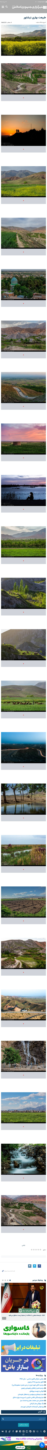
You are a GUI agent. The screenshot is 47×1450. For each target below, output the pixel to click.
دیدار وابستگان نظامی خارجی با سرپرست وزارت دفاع (28, 1397)
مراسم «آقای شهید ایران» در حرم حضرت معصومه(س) (28, 1385)
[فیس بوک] (13, 1431)
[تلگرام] (44, 1431)
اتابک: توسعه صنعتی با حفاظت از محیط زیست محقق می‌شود (27, 1315)
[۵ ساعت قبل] (23, 1298)
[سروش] (20, 1431)
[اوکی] (6, 1431)
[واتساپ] (23, 1435)
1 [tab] (10, 1280)
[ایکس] (40, 1431)
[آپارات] (33, 1431)
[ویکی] (2, 1431)
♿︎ (42, 1445)
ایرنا (27, 7)
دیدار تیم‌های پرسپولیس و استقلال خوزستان (31, 1394)
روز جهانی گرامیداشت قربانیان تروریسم (32, 1407)
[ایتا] (23, 1431)
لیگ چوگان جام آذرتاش (37, 1403)
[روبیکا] (37, 1431)
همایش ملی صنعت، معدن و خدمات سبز (32, 1400)
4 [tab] (2, 1280)
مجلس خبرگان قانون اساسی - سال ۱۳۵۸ (32, 1379)
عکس (23, 1245)
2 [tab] (7, 1280)
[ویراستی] (16, 1431)
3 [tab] (5, 1280)
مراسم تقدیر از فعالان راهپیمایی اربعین (32, 1388)
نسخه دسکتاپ (23, 1425)
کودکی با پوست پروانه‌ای (37, 1391)
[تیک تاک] (9, 1431)
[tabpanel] (23, 1302)
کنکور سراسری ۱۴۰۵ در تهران (36, 1382)
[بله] (30, 1431)
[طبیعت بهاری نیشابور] (23, 40)
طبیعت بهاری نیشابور (35, 17)
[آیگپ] (26, 1431)
